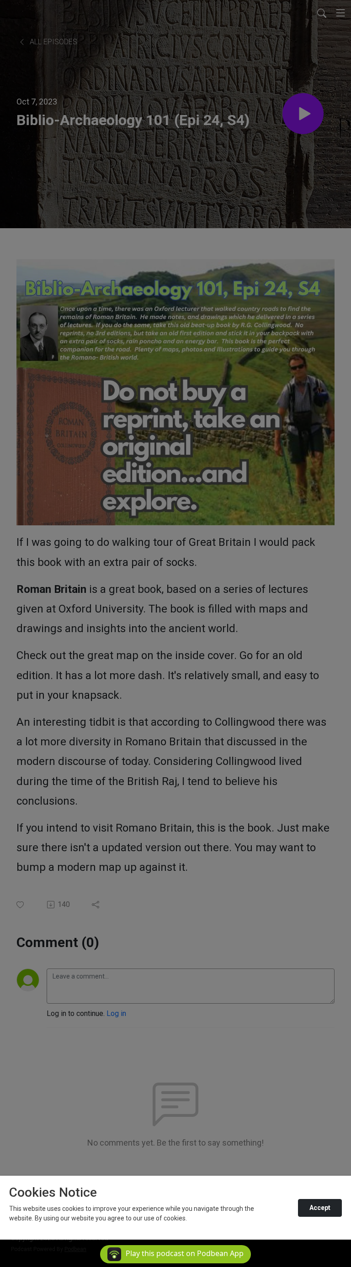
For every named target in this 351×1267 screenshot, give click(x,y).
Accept (319, 1207)
